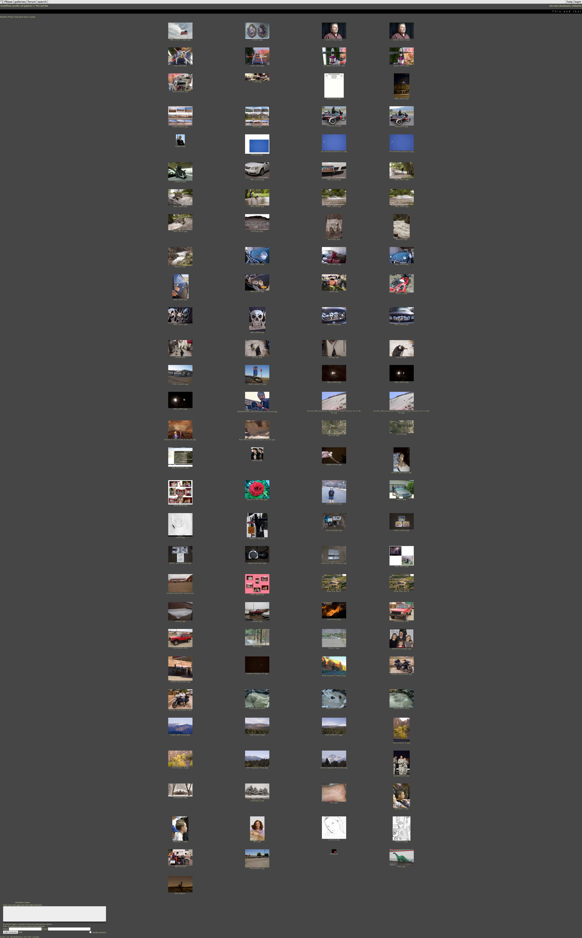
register (22, 924)
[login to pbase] (578, 3)
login (14, 924)
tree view (553, 6)
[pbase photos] (6, 3)
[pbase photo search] (42, 3)
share (27, 902)
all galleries (26, 6)
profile (16, 6)
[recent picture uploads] (20, 3)
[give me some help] (570, 3)
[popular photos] (307, 3)
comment (19, 902)
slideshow (577, 6)
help (20, 932)
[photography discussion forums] (32, 3)
